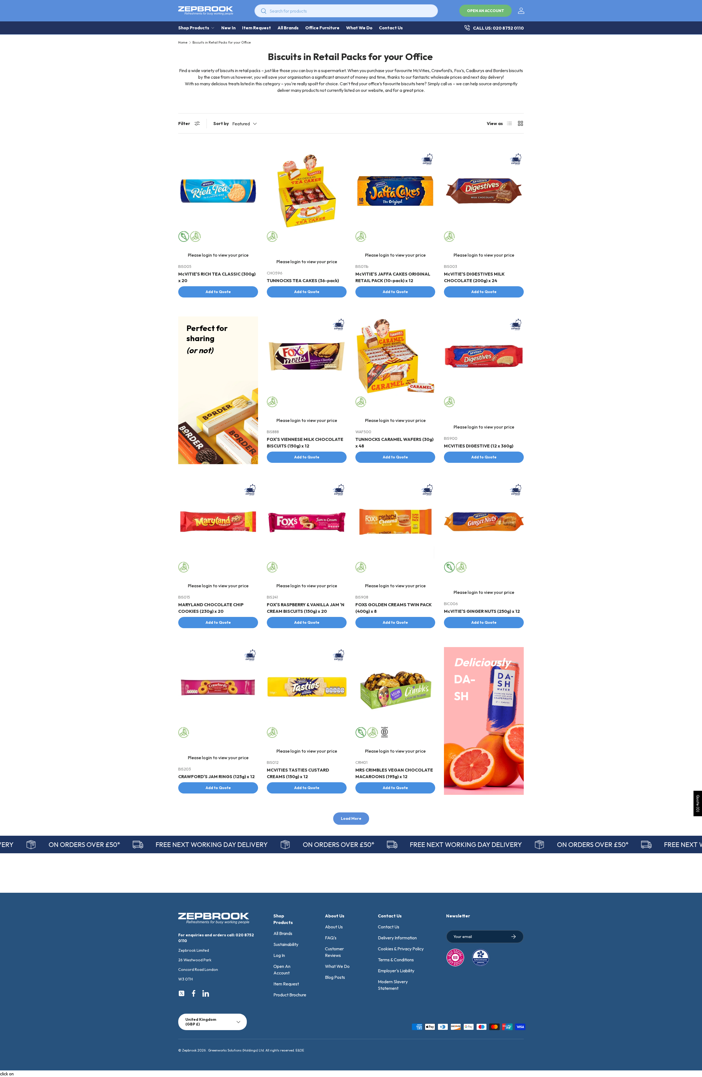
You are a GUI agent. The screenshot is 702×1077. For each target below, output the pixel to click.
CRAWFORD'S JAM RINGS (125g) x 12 (216, 776)
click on (7, 1073)
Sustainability (285, 944)
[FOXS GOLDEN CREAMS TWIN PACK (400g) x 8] (395, 522)
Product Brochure (289, 994)
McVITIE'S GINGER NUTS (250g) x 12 (482, 611)
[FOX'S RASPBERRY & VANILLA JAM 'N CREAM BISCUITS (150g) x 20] (307, 522)
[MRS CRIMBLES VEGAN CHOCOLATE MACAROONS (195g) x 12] (395, 687)
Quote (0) (697, 803)
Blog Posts (335, 977)
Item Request (256, 27)
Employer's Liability (396, 970)
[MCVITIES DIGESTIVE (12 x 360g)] (484, 356)
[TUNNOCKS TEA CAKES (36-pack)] (307, 191)
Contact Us (391, 27)
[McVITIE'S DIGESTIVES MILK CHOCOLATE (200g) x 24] (484, 191)
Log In (279, 955)
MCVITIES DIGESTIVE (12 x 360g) (478, 446)
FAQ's (330, 937)
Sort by (221, 123)
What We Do (359, 27)
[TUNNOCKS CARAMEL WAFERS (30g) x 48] (395, 356)
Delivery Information (397, 937)
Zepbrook (189, 1050)
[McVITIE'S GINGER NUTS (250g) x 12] (484, 522)
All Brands (288, 27)
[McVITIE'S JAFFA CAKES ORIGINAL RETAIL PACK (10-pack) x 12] (395, 191)
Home (182, 42)
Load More (351, 818)
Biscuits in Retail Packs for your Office (222, 42)
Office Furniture (322, 27)
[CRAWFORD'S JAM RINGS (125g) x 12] (218, 687)
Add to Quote (218, 291)
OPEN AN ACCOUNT (485, 10)
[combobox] (346, 10)
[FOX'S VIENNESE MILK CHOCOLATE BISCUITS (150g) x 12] (307, 356)
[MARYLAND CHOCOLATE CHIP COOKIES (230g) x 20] (218, 522)
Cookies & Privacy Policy (401, 948)
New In (228, 27)
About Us (334, 926)
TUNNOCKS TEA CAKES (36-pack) (303, 280)
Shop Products (193, 27)
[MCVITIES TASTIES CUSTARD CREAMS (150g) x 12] (307, 687)
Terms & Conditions (396, 959)
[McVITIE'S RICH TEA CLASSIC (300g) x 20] (218, 191)
